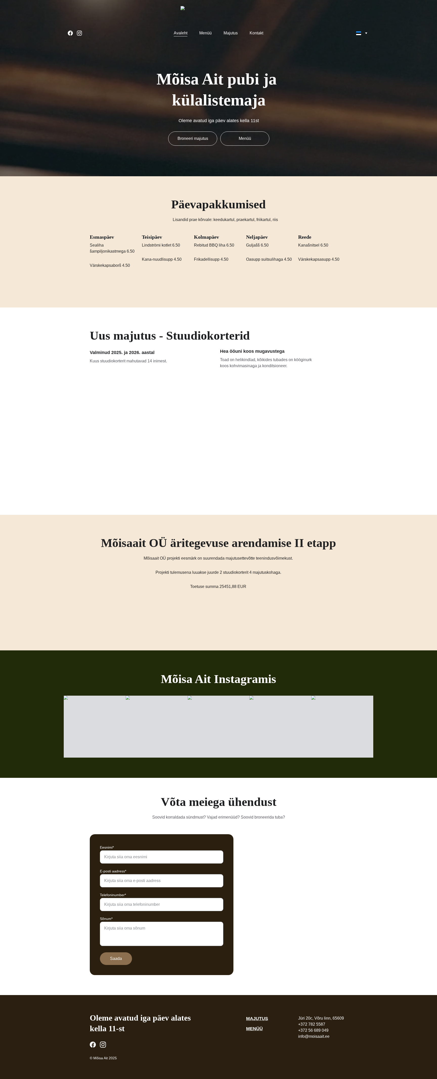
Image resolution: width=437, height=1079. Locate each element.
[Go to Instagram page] (79, 33)
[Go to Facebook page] (72, 33)
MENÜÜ (254, 1028)
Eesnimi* (107, 847)
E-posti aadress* (113, 871)
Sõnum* (106, 919)
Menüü (205, 33)
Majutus (231, 33)
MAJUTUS (257, 1018)
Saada (116, 958)
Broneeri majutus (193, 138)
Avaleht (180, 33)
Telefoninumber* (113, 895)
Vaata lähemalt (218, 461)
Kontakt (256, 33)
